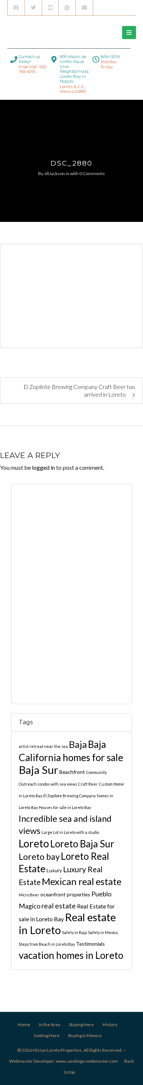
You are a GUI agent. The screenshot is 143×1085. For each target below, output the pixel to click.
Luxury (54, 870)
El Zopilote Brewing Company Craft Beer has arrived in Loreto (79, 390)
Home (24, 1024)
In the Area (49, 1024)
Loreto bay (39, 856)
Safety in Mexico (103, 932)
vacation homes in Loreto (71, 955)
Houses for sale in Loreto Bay (65, 807)
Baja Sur (38, 769)
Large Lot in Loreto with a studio (70, 832)
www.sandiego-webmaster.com (87, 1061)
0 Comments (92, 173)
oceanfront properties (65, 894)
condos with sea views (57, 784)
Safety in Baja (74, 932)
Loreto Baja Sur (82, 844)
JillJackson (54, 173)
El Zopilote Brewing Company (69, 795)
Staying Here (81, 1024)
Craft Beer (88, 784)
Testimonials (90, 944)
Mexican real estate (81, 881)
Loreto (34, 843)
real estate (58, 905)
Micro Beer (29, 894)
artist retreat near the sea (43, 746)
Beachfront (72, 772)
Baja (78, 744)
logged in (43, 467)
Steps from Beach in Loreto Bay (47, 944)
